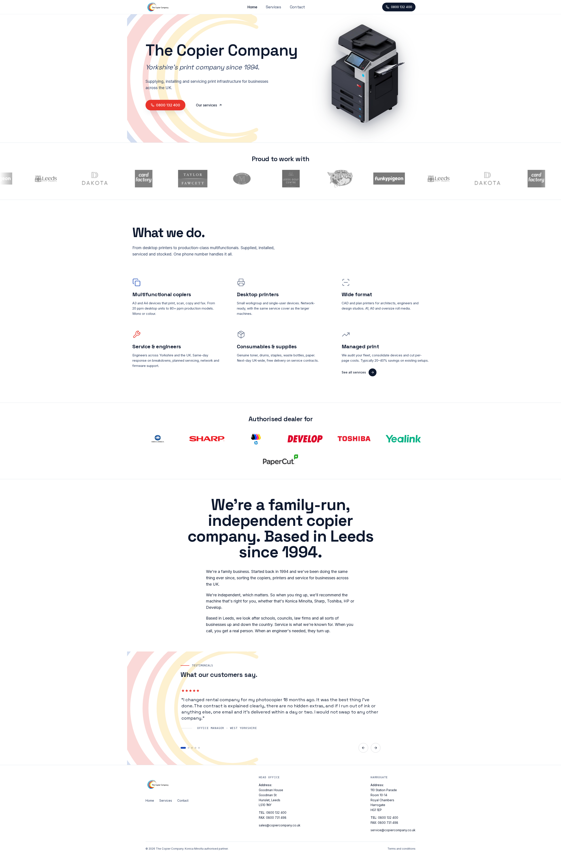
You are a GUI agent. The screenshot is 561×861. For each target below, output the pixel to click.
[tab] (181, 748)
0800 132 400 (401, 7)
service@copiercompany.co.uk (393, 830)
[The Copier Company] (167, 784)
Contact (297, 6)
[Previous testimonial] (363, 748)
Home (252, 6)
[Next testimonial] (375, 748)
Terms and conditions (401, 848)
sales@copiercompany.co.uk (279, 825)
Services (273, 6)
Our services (206, 105)
